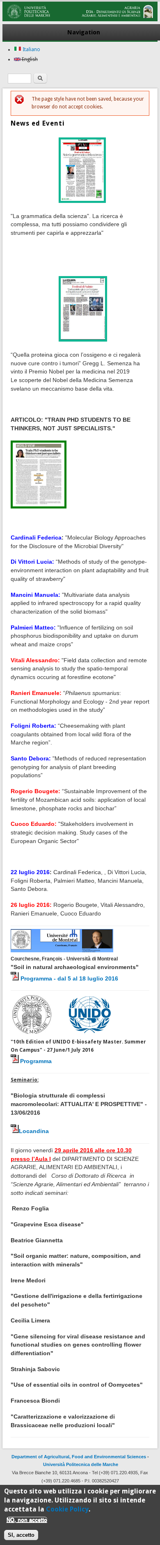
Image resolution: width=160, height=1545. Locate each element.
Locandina (34, 1131)
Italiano (30, 49)
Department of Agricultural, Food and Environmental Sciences (78, 1456)
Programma (36, 1061)
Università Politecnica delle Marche (80, 1464)
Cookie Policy (67, 1509)
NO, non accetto (27, 1520)
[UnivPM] (80, 19)
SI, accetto (21, 1535)
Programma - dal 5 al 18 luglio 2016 (69, 978)
